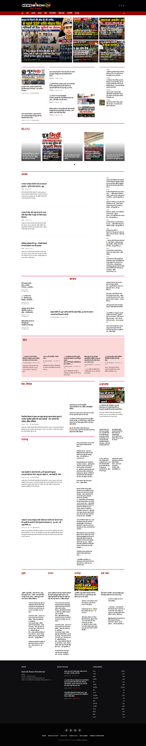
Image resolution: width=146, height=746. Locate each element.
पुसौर (94, 700)
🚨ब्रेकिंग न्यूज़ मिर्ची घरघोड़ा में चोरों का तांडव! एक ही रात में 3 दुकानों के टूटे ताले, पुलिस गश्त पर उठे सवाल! (86, 32)
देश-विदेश (53, 13)
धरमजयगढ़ (95, 698)
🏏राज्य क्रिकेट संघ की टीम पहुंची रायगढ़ (72, 360)
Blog (94, 671)
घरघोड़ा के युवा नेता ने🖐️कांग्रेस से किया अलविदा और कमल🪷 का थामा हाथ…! (89, 610)
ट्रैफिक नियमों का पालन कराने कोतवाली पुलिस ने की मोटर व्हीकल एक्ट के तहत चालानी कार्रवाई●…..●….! (85, 540)
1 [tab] (71, 164)
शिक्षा (94, 714)
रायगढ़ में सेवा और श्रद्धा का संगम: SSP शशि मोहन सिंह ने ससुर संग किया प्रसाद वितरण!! (33, 215)
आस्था (33, 13)
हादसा (94, 717)
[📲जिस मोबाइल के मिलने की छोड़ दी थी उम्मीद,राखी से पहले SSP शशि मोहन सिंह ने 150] (46, 40)
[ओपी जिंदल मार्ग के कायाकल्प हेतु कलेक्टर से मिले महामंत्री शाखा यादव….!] (72, 554)
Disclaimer (84, 735)
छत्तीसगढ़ (77, 46)
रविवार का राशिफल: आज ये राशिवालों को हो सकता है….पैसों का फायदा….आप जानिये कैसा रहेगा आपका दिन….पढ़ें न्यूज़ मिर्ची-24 (115, 214)
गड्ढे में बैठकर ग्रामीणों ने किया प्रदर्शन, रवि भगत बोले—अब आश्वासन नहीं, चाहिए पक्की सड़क (111, 55)
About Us (63, 735)
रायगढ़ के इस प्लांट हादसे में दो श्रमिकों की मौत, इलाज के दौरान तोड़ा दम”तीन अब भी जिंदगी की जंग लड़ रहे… (51, 156)
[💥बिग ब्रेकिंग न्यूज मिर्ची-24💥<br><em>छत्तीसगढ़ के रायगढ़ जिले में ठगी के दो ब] (72, 562)
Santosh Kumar (27, 59)
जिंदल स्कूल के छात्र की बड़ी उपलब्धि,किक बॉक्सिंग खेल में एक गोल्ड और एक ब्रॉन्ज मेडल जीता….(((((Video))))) (92, 359)
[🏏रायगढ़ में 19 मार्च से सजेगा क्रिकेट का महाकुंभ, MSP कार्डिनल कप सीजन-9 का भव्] (32, 348)
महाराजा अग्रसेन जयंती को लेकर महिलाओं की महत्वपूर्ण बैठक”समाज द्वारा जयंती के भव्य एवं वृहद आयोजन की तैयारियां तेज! (111, 31)
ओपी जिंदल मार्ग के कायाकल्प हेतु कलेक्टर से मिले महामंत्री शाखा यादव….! (84, 553)
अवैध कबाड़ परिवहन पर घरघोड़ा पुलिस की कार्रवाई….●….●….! (89, 623)
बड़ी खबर (61, 13)
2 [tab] (73, 164)
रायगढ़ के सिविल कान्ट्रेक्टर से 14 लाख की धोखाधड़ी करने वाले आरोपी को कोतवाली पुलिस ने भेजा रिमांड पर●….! (85, 524)
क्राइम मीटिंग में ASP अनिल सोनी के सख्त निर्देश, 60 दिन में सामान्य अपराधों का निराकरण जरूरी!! (72, 313)
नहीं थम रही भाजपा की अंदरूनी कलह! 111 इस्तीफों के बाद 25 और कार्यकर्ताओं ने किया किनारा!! (94, 157)
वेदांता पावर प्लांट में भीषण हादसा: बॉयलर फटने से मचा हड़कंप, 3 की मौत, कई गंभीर (75, 672)
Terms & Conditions (97, 735)
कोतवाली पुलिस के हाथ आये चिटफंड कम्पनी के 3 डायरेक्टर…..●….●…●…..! (85, 469)
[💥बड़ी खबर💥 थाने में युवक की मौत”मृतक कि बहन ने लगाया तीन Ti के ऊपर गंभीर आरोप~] (104, 609)
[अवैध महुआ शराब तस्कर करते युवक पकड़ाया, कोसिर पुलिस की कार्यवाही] (102, 307)
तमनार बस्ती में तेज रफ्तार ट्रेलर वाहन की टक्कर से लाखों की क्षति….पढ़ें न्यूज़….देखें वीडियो (62, 652)
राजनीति (69, 13)
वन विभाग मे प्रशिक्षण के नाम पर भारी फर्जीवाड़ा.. (115, 599)
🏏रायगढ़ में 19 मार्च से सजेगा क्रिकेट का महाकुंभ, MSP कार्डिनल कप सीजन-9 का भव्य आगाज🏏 (31, 358)
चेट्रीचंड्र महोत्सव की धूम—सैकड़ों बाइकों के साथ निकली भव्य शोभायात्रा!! (34, 245)
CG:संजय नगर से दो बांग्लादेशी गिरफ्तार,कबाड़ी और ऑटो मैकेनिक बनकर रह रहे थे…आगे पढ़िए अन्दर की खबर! (61, 98)
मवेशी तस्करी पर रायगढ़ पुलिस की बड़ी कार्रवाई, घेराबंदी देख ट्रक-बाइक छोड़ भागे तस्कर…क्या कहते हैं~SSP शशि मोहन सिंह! (62, 110)
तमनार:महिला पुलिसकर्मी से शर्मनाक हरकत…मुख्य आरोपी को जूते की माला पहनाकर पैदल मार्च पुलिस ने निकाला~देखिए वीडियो (76, 694)
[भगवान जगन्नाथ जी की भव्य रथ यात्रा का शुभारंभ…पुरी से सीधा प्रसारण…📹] (72, 191)
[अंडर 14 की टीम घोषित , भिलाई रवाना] (52, 348)
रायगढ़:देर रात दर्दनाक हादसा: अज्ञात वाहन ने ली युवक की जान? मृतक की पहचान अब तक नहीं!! (82, 413)
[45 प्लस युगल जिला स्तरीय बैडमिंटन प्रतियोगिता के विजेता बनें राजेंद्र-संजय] (114, 348)
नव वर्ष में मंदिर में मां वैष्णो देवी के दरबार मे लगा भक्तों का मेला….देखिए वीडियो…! (114, 252)
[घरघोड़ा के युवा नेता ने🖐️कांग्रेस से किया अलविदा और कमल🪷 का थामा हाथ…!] (77, 611)
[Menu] (22, 13)
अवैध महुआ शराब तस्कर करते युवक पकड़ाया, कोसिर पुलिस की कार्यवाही (114, 305)
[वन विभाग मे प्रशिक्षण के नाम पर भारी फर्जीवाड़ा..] (104, 601)
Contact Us (73, 735)
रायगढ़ (77, 13)
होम (27, 13)
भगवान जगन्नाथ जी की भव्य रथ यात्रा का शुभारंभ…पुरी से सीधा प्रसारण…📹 (34, 185)
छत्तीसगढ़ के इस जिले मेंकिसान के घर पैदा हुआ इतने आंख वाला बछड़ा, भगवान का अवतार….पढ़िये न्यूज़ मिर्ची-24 (115, 233)
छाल (94, 690)
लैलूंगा (94, 711)
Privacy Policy (53, 735)
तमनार (94, 692)
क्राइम (40, 13)
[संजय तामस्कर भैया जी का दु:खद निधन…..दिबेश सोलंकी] (72, 483)
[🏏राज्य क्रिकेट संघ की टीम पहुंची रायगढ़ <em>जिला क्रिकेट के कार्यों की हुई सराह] (73, 348)
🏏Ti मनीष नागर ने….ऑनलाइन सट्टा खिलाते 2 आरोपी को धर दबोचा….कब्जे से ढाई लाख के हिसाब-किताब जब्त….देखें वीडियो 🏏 (27, 298)
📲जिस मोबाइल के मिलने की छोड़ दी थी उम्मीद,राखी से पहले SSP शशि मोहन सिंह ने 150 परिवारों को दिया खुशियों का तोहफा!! (41, 54)
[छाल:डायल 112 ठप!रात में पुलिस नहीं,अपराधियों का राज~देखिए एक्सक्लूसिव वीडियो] (82, 395)
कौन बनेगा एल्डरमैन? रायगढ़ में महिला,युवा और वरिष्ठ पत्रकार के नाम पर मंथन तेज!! (112, 594)
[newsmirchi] (36, 5)
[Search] (124, 13)
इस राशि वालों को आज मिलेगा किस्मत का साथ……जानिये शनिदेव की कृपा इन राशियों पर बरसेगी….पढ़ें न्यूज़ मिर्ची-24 (115, 224)
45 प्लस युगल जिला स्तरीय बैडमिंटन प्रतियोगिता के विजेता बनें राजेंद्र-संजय (113, 358)
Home (44, 735)
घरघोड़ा (76, 27)
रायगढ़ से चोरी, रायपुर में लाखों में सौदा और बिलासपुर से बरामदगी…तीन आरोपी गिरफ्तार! (31, 88)
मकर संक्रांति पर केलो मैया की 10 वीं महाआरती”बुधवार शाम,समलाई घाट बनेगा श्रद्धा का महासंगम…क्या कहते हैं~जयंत (41, 473)
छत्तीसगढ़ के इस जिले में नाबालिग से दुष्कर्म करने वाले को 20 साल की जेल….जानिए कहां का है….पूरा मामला (37, 644)
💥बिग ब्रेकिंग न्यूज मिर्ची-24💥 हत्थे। (85, 562)
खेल (45, 13)
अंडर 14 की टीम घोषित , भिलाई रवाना (50, 357)
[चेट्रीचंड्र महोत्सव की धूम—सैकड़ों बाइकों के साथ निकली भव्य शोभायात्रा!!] (72, 250)
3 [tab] (74, 164)
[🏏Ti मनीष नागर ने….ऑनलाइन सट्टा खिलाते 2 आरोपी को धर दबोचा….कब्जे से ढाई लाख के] (41, 298)
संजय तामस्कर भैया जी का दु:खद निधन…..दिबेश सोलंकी (84, 481)
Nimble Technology (82, 740)
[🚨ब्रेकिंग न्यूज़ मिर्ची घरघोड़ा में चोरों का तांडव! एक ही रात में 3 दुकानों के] (85, 29)
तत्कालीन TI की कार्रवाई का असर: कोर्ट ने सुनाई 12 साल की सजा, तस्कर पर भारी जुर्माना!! (90, 602)
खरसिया (94, 679)
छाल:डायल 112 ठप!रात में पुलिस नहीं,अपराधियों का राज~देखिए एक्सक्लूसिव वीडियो (81, 407)
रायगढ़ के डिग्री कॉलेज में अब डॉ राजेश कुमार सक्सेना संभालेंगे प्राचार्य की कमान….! (85, 444)
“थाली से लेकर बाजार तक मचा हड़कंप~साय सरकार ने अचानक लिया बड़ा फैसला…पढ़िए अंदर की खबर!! (114, 156)
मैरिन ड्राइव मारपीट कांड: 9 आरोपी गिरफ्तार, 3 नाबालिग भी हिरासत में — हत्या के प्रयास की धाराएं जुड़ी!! (27, 285)
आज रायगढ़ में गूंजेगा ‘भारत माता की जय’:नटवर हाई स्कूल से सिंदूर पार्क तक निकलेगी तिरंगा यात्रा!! (31, 116)
